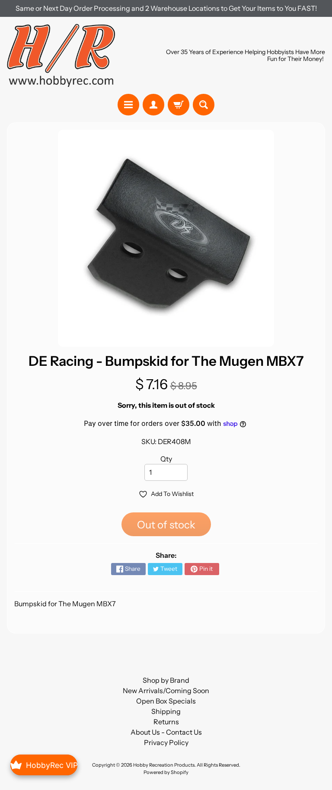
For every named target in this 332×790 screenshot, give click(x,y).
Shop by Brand (166, 680)
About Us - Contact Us (166, 732)
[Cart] (178, 104)
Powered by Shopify (166, 772)
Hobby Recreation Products (164, 765)
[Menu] (128, 104)
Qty (166, 458)
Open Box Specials (166, 701)
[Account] (153, 104)
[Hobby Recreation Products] (61, 55)
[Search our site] (203, 104)
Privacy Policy (166, 742)
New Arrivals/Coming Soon (166, 690)
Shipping (166, 711)
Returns (166, 721)
